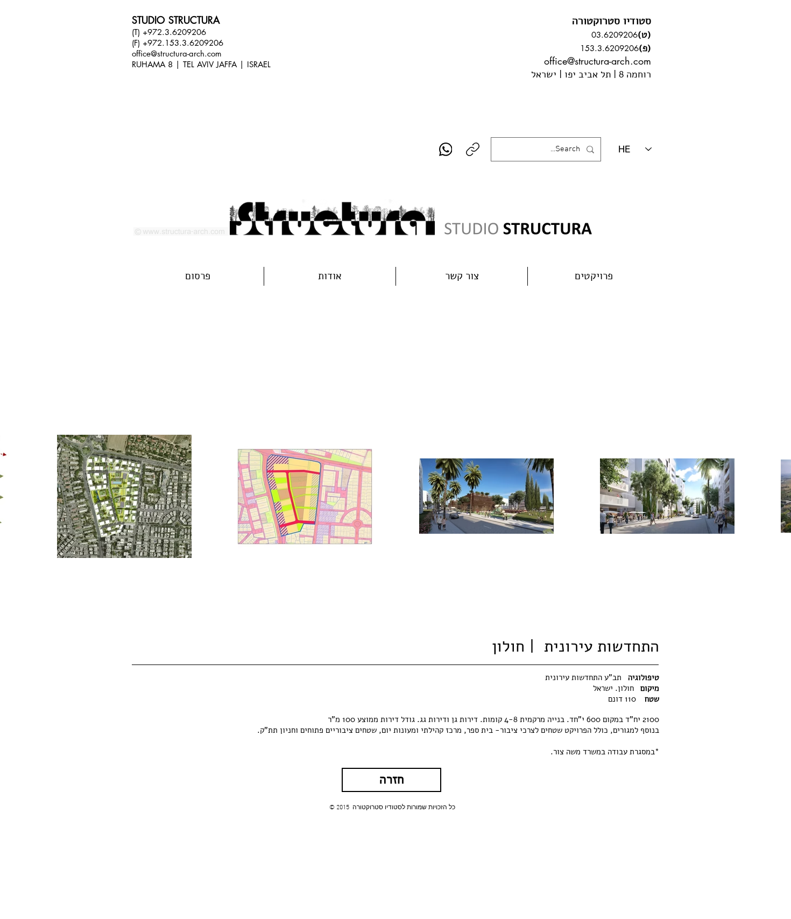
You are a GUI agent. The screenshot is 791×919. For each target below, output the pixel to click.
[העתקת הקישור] (472, 149)
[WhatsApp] (446, 149)
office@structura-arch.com (177, 53)
